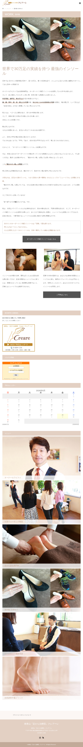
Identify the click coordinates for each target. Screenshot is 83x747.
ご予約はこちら (62, 295)
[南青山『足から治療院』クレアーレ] (14, 3)
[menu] (80, 3)
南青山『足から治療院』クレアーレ (41, 724)
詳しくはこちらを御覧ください (11, 320)
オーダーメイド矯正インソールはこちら (41, 239)
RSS (43, 737)
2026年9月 (76, 424)
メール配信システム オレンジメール (19, 378)
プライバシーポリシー (19, 715)
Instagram (40, 737)
